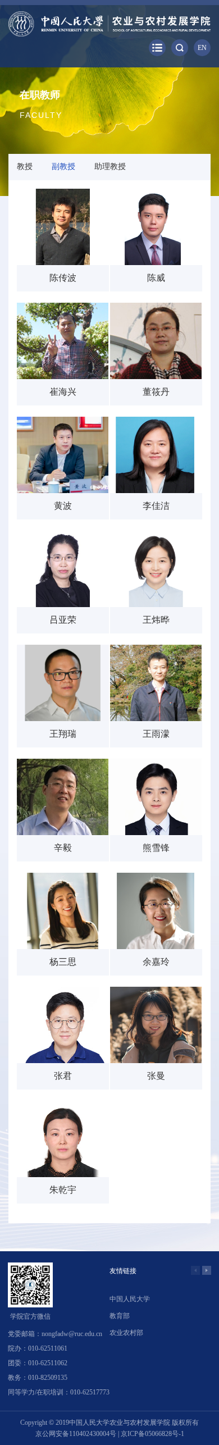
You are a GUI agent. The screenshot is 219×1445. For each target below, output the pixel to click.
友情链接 (123, 1271)
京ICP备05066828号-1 (152, 1434)
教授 (25, 166)
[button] (206, 1270)
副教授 (63, 166)
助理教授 (110, 166)
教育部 (120, 1316)
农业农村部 (126, 1333)
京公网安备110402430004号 (75, 1434)
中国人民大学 (130, 1299)
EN (202, 48)
